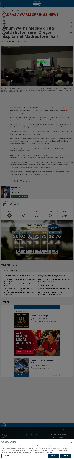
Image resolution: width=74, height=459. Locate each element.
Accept (53, 455)
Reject (66, 455)
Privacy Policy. (49, 452)
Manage (7, 455)
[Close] (71, 442)
